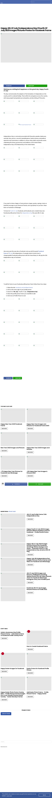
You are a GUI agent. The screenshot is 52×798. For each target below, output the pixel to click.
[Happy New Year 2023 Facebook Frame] (13, 415)
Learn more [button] (9, 795)
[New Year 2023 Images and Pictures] (13, 439)
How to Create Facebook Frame (37, 646)
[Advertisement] (26, 14)
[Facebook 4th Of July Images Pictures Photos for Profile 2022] (13, 594)
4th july (11, 253)
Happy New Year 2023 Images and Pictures (38, 448)
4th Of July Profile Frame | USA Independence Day (37, 515)
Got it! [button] (44, 795)
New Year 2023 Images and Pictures (13, 448)
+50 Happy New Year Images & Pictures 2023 (37, 472)
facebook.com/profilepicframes (24, 287)
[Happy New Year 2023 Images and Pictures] (39, 439)
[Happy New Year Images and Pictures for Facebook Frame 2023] (39, 415)
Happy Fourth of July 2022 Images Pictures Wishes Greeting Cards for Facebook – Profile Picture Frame (38, 530)
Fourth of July (14, 211)
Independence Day (27, 213)
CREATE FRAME (6, 713)
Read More (4, 428)
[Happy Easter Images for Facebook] (13, 660)
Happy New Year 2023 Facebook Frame (11, 425)
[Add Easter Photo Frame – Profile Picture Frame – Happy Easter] (39, 684)
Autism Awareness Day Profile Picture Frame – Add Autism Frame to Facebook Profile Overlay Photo (12, 633)
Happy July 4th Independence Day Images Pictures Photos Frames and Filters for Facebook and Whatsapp (39, 560)
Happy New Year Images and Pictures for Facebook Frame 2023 (38, 425)
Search (50, 2)
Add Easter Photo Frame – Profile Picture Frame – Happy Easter (37, 693)
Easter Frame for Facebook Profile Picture (38, 669)
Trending (28, 631)
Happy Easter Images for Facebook (12, 668)
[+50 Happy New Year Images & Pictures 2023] (39, 463)
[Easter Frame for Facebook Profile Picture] (39, 660)
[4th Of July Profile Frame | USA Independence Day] (13, 521)
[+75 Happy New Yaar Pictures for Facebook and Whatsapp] (13, 463)
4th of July (12, 511)
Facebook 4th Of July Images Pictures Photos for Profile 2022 (37, 588)
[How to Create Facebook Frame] (39, 638)
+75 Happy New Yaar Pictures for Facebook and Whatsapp (11, 472)
